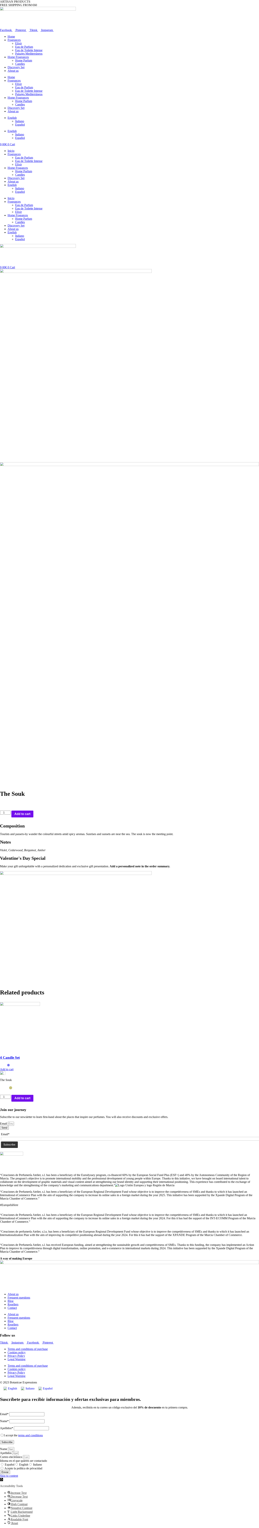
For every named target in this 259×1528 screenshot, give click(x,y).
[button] (1, 1479)
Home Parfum (23, 60)
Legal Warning (16, 1359)
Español (9, 1464)
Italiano (37, 1464)
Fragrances (14, 40)
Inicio (11, 150)
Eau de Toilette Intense (28, 50)
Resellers (13, 1304)
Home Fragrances (18, 57)
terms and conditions (30, 1435)
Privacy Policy (16, 1355)
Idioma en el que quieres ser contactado (23, 1460)
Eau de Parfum (24, 46)
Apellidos (6, 1453)
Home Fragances (18, 167)
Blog (10, 1301)
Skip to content (9, 1475)
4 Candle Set (10, 1058)
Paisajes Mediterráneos (28, 53)
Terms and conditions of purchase (28, 1349)
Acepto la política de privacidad (23, 1468)
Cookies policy (17, 1352)
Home (11, 36)
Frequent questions (19, 1297)
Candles (20, 63)
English (23, 1464)
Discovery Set (16, 67)
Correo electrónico (11, 1457)
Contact (12, 1307)
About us (13, 70)
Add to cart (22, 814)
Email (4, 1123)
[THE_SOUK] (76, 271)
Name (4, 1449)
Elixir (18, 43)
